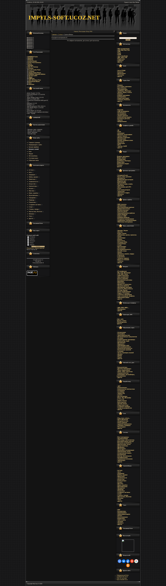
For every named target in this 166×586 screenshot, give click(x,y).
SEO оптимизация (123, 48)
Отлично (32, 237)
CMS (119, 51)
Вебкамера (121, 283)
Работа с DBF (122, 216)
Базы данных (122, 402)
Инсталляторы (122, 396)
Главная (76, 31)
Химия (120, 355)
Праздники (32, 197)
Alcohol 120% (33, 75)
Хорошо (32, 239)
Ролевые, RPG (122, 242)
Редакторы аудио (123, 98)
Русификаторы (123, 457)
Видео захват (121, 158)
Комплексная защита (124, 117)
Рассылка (121, 75)
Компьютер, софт (123, 341)
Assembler (121, 392)
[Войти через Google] (136, 561)
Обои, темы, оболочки (125, 371)
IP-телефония (122, 271)
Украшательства (123, 373)
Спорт (31, 207)
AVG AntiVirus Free (35, 80)
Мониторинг (121, 73)
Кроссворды (121, 246)
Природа (31, 200)
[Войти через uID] (119, 561)
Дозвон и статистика (124, 284)
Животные (32, 179)
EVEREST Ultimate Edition (37, 74)
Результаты (30, 248)
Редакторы (121, 59)
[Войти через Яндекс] (132, 561)
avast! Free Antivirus (34, 62)
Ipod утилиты (121, 88)
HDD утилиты (122, 204)
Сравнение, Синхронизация (127, 220)
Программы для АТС (124, 187)
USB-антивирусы (123, 111)
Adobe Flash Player (35, 72)
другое (31, 218)
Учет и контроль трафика (126, 296)
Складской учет (123, 175)
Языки (120, 357)
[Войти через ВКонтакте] (124, 561)
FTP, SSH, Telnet (122, 274)
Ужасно (32, 244)
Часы (30, 216)
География (121, 334)
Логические (121, 248)
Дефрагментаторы (124, 208)
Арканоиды (121, 238)
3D (118, 130)
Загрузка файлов (123, 286)
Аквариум (32, 174)
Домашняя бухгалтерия (125, 179)
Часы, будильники (124, 370)
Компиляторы (122, 387)
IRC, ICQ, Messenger (124, 272)
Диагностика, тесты (124, 444)
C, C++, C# (121, 399)
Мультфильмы (33, 195)
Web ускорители (122, 277)
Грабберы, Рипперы (124, 91)
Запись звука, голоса (124, 92)
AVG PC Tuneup (33, 67)
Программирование (124, 347)
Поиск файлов (122, 214)
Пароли (120, 120)
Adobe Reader (32, 61)
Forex (119, 188)
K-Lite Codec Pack (34, 70)
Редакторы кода (123, 405)
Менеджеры (121, 309)
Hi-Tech (31, 170)
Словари (120, 351)
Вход (87, 31)
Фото (119, 144)
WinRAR (30, 58)
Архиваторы (122, 206)
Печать (120, 515)
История (120, 338)
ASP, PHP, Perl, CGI (124, 50)
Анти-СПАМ (121, 70)
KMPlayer (32, 78)
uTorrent (30, 68)
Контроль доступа (123, 118)
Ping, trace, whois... (124, 418)
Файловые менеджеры (125, 222)
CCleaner (31, 71)
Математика (121, 342)
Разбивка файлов (123, 217)
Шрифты (120, 523)
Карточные (121, 240)
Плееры (120, 85)
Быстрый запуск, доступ (126, 441)
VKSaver (30, 59)
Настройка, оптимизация (126, 450)
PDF (119, 509)
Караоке (120, 94)
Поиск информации (124, 291)
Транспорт (121, 191)
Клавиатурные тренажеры (126, 339)
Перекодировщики (124, 514)
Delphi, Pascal (122, 400)
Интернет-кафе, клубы (125, 184)
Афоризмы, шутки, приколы (127, 235)
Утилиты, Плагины (123, 99)
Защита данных (123, 115)
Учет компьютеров (124, 190)
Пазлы (120, 252)
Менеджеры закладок (125, 287)
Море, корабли (33, 193)
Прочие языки (122, 403)
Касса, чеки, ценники (124, 176)
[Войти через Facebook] (128, 561)
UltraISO (30, 65)
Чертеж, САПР (122, 146)
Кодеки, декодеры (123, 95)
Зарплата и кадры (123, 192)
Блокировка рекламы (125, 280)
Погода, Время (122, 290)
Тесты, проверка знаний (126, 352)
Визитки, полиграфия (124, 134)
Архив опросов (39, 248)
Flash (119, 53)
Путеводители (122, 322)
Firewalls (120, 110)
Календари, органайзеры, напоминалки (126, 375)
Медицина (121, 344)
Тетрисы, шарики (123, 258)
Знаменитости (33, 181)
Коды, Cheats (122, 233)
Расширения (122, 454)
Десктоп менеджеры (124, 368)
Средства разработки (125, 408)
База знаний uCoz (122, 579)
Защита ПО (121, 393)
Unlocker (31, 84)
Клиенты (120, 72)
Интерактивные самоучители (127, 336)
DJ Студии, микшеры (124, 86)
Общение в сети (123, 421)
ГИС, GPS (120, 319)
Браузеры (121, 281)
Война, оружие (33, 177)
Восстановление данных (126, 207)
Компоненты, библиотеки (126, 389)
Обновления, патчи (124, 451)
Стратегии (120, 255)
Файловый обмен (123, 297)
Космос (31, 188)
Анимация (120, 133)
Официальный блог (123, 575)
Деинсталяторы (123, 445)
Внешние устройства (124, 443)
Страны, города (34, 209)
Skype (30, 77)
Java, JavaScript (123, 56)
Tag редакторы (122, 89)
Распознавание (123, 517)
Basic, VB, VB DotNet (124, 398)
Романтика (32, 202)
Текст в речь (122, 520)
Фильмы (31, 214)
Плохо (32, 242)
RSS (91, 31)
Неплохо (32, 241)
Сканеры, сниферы (124, 425)
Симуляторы (121, 243)
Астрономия (121, 332)
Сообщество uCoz (122, 576)
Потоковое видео (123, 163)
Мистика (31, 190)
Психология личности (125, 348)
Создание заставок (35, 204)
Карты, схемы (121, 320)
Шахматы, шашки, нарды (126, 254)
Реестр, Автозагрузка (125, 456)
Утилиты (120, 261)
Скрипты (120, 60)
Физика (120, 354)
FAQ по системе (122, 578)
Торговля (121, 185)
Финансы (121, 194)
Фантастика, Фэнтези (35, 211)
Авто (30, 172)
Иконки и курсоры (123, 137)
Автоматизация (123, 438)
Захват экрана (122, 136)
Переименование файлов (126, 213)
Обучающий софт (123, 345)
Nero (30, 83)
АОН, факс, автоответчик (126, 440)
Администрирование (125, 424)
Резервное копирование (126, 219)
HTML (119, 54)
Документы (121, 178)
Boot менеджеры (123, 437)
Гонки (119, 236)
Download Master (34, 81)
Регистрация (82, 31)
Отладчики (121, 390)
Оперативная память (124, 453)
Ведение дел (121, 181)
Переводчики (122, 512)
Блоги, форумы (123, 278)
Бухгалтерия (122, 182)
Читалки (120, 521)
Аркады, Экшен (122, 230)
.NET (119, 386)
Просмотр (120, 142)
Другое (120, 62)
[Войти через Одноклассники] (128, 565)
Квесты (120, 232)
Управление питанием (125, 459)
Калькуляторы (122, 367)
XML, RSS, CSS (122, 57)
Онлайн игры (122, 251)
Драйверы (121, 447)
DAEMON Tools (33, 56)
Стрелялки (121, 256)
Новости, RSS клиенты (125, 288)
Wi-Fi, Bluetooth (123, 419)
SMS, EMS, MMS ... (123, 307)
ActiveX (120, 395)
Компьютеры (33, 186)
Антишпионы (122, 114)
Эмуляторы (121, 460)
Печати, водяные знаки (125, 140)
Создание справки (124, 406)
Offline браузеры (123, 275)
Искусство (32, 184)
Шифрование (122, 121)
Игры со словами (123, 259)
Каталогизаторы (122, 210)
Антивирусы (121, 112)
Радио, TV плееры (123, 293)
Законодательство (124, 335)
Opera (29, 64)
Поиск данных (122, 422)
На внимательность (124, 249)
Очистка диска (122, 211)
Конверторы (121, 96)
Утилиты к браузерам (125, 294)
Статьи (60, 34)
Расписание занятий (124, 350)
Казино (120, 239)
